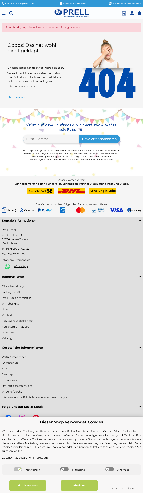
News (5, 309)
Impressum (9, 380)
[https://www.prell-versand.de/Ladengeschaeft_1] (124, 13)
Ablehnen (79, 485)
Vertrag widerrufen (14, 357)
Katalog (7, 338)
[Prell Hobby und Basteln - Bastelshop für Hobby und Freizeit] (71, 13)
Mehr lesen (15, 97)
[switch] (18, 469)
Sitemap (7, 374)
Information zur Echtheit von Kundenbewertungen (35, 397)
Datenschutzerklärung (16, 457)
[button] (132, 13)
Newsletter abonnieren (99, 139)
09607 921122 (20, 248)
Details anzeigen (123, 488)
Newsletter (9, 332)
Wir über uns (10, 303)
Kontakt (7, 315)
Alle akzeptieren (27, 485)
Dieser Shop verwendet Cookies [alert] (71, 422)
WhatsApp (21, 266)
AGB (5, 368)
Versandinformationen (16, 326)
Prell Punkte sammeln (16, 298)
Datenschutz (10, 362)
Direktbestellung (13, 286)
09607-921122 (26, 86)
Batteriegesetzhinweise (17, 386)
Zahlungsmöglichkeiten (17, 321)
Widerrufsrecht (12, 391)
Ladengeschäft (11, 292)
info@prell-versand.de (16, 260)
